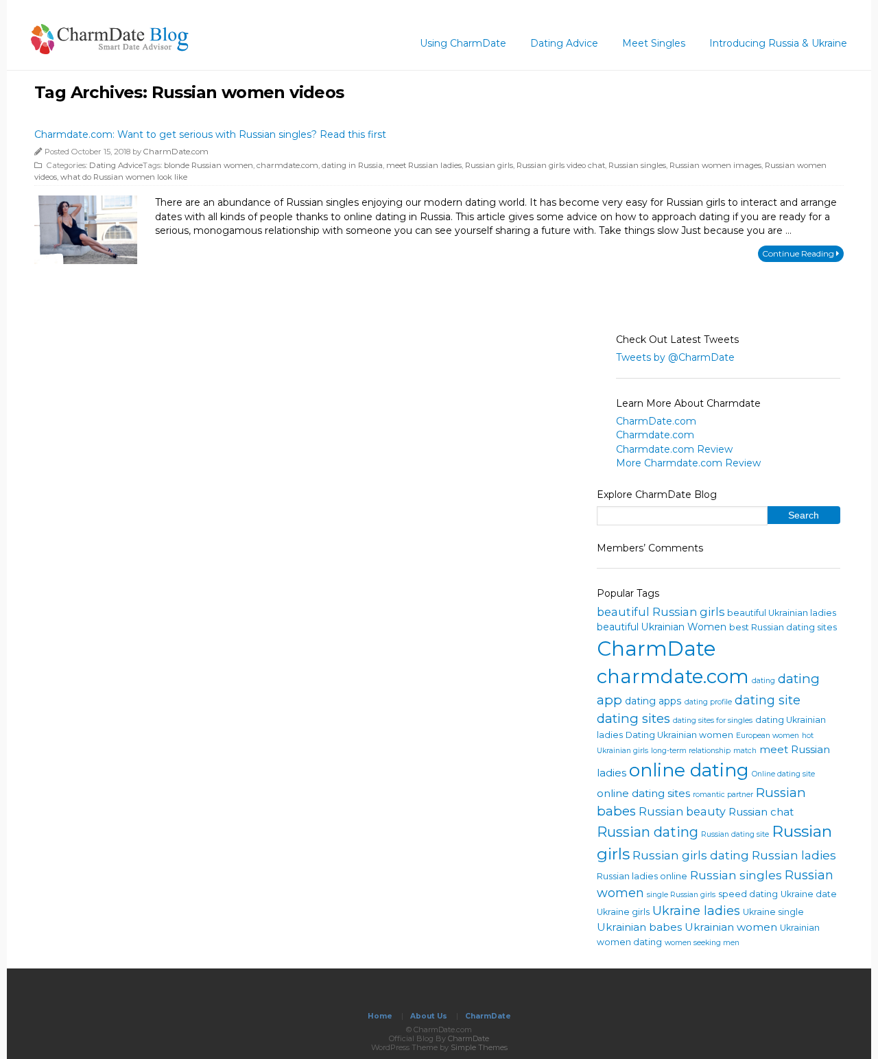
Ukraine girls (623, 912)
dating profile (708, 702)
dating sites (633, 718)
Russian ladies (794, 855)
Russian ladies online (642, 876)
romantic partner (723, 794)
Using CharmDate (463, 43)
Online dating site (783, 774)
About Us (428, 1016)
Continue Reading (799, 253)
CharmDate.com (176, 151)
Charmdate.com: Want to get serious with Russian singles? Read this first (210, 134)
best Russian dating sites (783, 627)
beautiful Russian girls (660, 612)
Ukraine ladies (696, 910)
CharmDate (656, 648)
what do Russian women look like (123, 177)
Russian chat (761, 811)
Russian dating (647, 832)
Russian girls (489, 165)
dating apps (653, 701)
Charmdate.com (655, 435)
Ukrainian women (731, 926)
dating (763, 680)
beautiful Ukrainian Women (661, 627)
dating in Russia (352, 165)
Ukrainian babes (639, 926)
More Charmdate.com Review (688, 463)
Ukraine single (773, 912)
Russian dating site (735, 834)
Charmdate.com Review (674, 449)
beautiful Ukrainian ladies (781, 613)
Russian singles (637, 165)
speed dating (748, 894)
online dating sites (643, 793)
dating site (767, 700)
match (745, 750)
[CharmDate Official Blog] (110, 50)
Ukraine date (809, 894)
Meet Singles (653, 43)
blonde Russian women (208, 165)
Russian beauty (682, 811)
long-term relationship (691, 750)
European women (767, 735)
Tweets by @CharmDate (675, 357)
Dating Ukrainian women (679, 735)
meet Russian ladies (424, 165)
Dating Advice (564, 43)
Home (380, 1016)
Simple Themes (479, 1047)
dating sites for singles (712, 720)
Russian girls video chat (561, 165)
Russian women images (715, 165)
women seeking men (702, 942)
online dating (689, 770)
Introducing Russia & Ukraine (778, 43)
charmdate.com (287, 165)
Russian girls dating (690, 855)
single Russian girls (681, 894)
